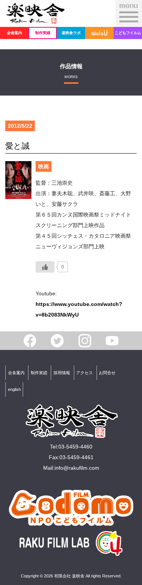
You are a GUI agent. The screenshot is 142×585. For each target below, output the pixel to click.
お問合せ (107, 372)
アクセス (84, 372)
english (14, 389)
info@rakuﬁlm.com (77, 468)
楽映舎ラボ (71, 33)
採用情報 (61, 372)
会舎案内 (14, 33)
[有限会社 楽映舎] (35, 19)
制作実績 (42, 33)
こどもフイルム (128, 33)
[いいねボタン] (45, 267)
